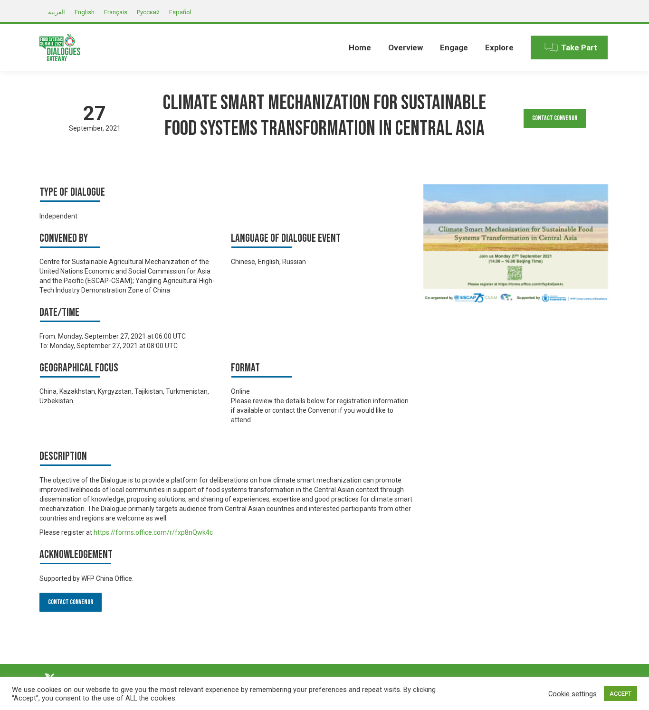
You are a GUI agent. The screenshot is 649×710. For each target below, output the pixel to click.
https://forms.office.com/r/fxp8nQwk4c (153, 532)
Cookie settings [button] (572, 694)
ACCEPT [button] (620, 693)
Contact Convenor (554, 118)
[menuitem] (360, 47)
